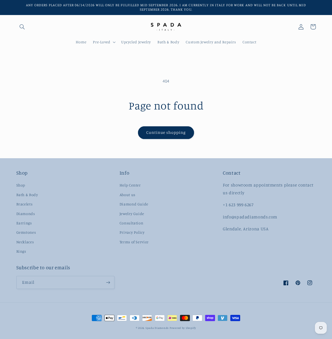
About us (127, 194)
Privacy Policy (132, 232)
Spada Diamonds (157, 327)
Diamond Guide (134, 204)
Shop (20, 185)
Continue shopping (166, 132)
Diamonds (25, 213)
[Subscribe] (108, 282)
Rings (21, 251)
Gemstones (26, 232)
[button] (22, 27)
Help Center (130, 185)
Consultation (131, 223)
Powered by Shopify (183, 327)
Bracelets (24, 204)
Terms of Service (134, 242)
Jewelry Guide (132, 213)
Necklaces (25, 242)
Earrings (24, 223)
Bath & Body (27, 194)
